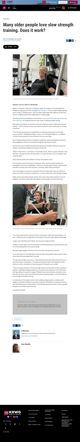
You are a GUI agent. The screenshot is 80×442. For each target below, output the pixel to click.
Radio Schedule (32, 421)
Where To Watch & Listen (34, 424)
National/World (48, 421)
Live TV (63, 2)
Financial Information (67, 423)
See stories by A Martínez (29, 336)
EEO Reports (65, 422)
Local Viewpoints (49, 425)
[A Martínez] (16, 334)
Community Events (33, 414)
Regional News (48, 418)
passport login (52, 2)
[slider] (11, 8)
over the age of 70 (43, 110)
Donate (73, 2)
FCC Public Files (65, 421)
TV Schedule (31, 417)
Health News (6, 19)
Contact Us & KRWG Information (50, 411)
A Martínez (11, 39)
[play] (4, 8)
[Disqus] (40, 383)
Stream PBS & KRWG (33, 410)
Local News (48, 414)
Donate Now (65, 410)
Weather (64, 414)
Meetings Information (67, 420)
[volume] (9, 8)
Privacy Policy (65, 426)
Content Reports (66, 425)
